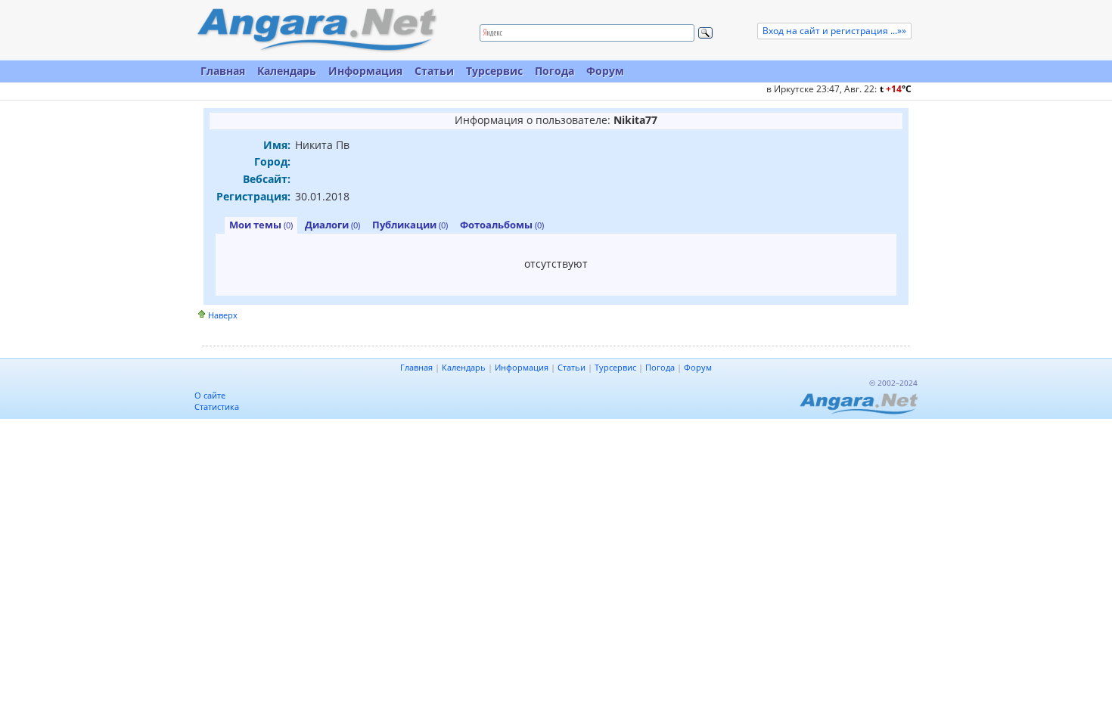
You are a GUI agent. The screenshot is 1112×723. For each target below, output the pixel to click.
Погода (554, 71)
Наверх (223, 315)
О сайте (209, 395)
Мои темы (261, 224)
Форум (605, 71)
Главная (222, 71)
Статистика (216, 406)
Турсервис (494, 71)
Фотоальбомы (502, 224)
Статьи (434, 71)
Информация (365, 71)
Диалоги (332, 224)
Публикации (410, 224)
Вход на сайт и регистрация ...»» (834, 30)
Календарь (286, 71)
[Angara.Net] (316, 30)
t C (896, 88)
